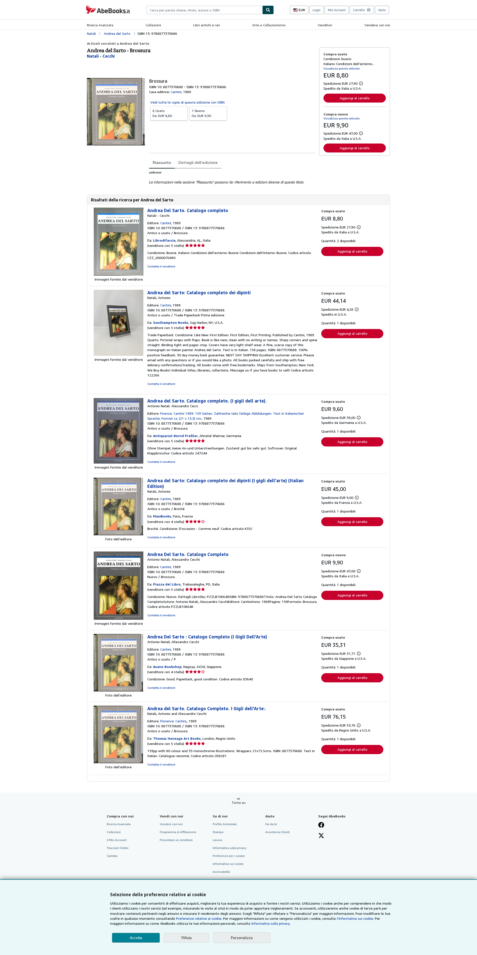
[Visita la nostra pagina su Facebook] (321, 825)
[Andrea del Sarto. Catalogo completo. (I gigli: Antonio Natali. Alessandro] (118, 462)
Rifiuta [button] (186, 938)
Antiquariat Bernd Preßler (175, 436)
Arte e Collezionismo (268, 25)
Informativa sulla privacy (229, 848)
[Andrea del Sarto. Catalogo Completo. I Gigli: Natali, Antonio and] (118, 762)
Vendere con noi (377, 25)
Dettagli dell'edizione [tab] (198, 162)
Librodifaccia (164, 240)
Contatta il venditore (161, 266)
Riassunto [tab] (162, 162)
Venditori (325, 25)
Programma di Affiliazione (178, 832)
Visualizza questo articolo (341, 68)
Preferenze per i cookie (229, 856)
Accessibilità (221, 872)
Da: (162, 113)
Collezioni (153, 25)
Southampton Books (170, 322)
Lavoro (217, 840)
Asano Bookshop (167, 666)
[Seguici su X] (321, 836)
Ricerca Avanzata (100, 25)
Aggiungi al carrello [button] (355, 98)
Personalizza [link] (242, 937)
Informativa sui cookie (228, 864)
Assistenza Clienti (277, 832)
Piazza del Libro (167, 584)
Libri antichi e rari (206, 25)
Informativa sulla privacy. (270, 923)
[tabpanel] (232, 177)
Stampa (218, 832)
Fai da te (271, 824)
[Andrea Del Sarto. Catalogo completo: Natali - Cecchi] (118, 274)
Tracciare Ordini (117, 848)
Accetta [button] (136, 938)
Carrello (112, 856)
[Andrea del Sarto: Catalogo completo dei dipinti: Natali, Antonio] (118, 354)
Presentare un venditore (176, 840)
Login (316, 10)
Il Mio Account (116, 840)
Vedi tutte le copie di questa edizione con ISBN (187, 102)
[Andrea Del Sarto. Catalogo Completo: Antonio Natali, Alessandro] (118, 618)
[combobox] (204, 10)
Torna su (238, 802)
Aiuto (382, 10)
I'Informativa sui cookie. (355, 918)
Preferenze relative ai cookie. (199, 918)
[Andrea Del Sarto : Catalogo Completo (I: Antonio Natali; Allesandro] (118, 690)
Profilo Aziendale (225, 824)
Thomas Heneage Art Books (177, 738)
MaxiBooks (162, 516)
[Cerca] (268, 10)
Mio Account (337, 10)
